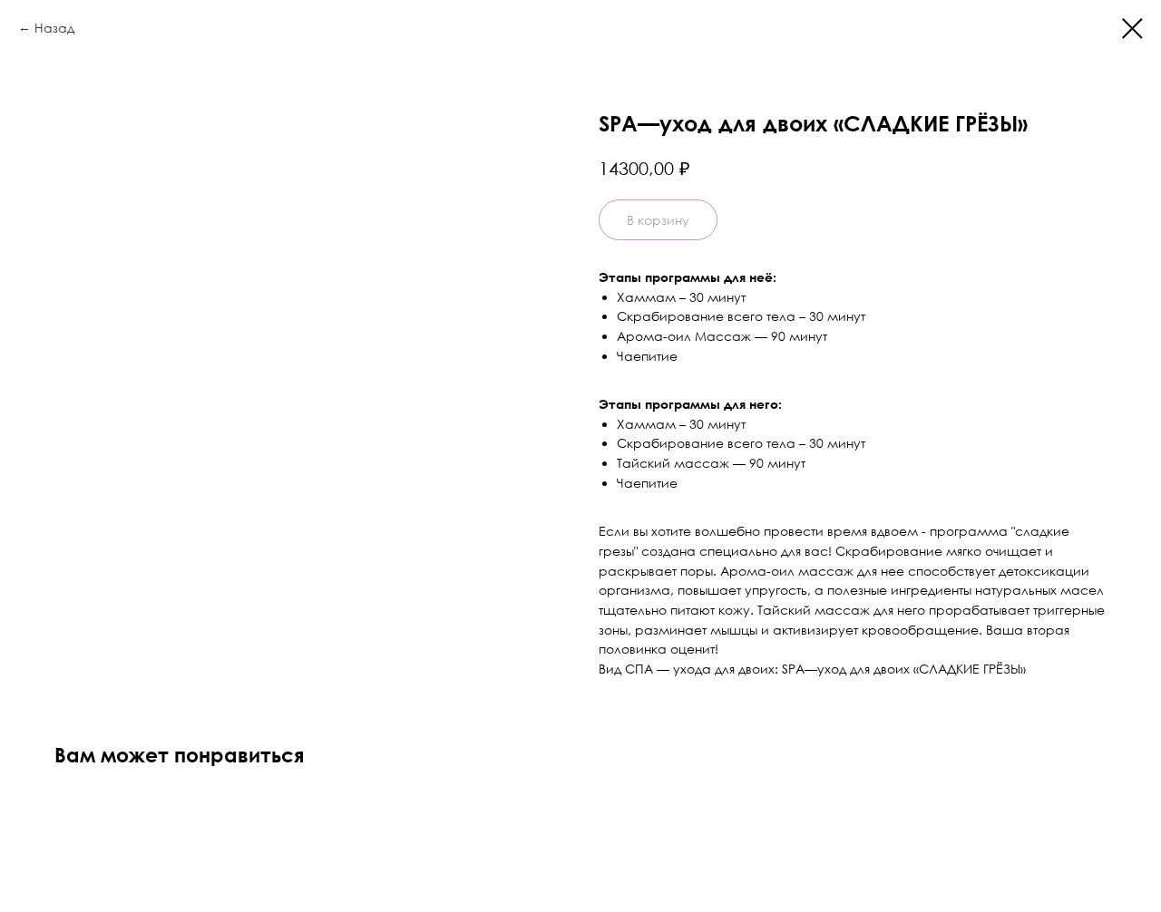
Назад (54, 27)
